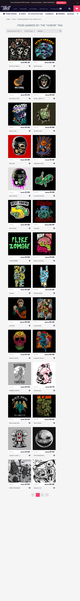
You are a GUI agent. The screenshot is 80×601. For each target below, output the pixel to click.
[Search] (60, 30)
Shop (15, 9)
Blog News (33, 9)
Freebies (61, 14)
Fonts (23, 14)
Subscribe (23, 9)
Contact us (43, 9)
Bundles (50, 14)
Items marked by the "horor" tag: (29, 19)
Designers (73, 14)
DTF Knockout (55, 9)
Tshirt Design (11, 14)
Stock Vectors (37, 14)
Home (8, 19)
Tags (14, 19)
